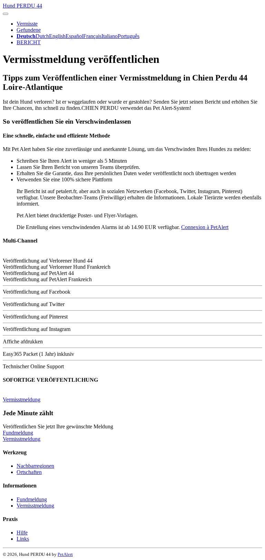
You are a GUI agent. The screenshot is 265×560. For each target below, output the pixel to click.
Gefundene (29, 30)
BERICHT (29, 42)
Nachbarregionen (35, 466)
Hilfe (22, 532)
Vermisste (27, 24)
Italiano (109, 36)
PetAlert (65, 554)
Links (23, 539)
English (57, 36)
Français (92, 36)
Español (74, 36)
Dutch (42, 36)
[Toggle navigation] (5, 14)
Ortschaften (29, 472)
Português (128, 36)
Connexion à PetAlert (204, 227)
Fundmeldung (18, 433)
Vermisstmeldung (21, 399)
